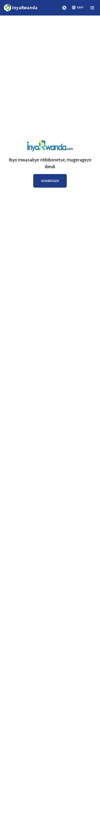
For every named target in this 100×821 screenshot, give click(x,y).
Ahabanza (50, 180)
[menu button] (92, 8)
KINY (80, 7)
